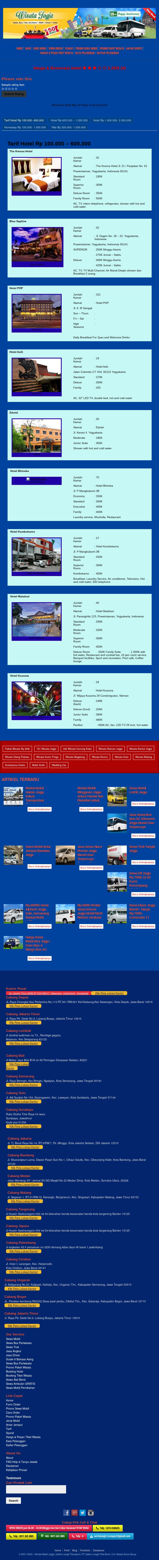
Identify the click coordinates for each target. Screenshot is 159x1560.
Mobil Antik (38, 765)
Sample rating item (13, 84)
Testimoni (13, 1478)
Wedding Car (59, 765)
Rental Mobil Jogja (44, 1554)
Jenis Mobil (40, 48)
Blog (74, 1550)
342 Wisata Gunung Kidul (77, 749)
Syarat (69, 48)
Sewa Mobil (13, 1339)
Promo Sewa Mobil (17, 1408)
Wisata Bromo (100, 757)
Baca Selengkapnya (40, 809)
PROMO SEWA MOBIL (87, 48)
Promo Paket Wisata (18, 1367)
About (9, 1458)
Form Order (56, 48)
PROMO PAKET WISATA (112, 48)
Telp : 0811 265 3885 (23, 1536)
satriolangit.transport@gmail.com (112, 1536)
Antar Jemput (134, 48)
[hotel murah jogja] (36, 190)
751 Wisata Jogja (46, 749)
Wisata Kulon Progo (47, 757)
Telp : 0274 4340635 (109, 1528)
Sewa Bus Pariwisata (19, 1343)
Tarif (28, 48)
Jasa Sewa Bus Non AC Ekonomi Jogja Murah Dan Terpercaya (142, 821)
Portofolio (85, 1550)
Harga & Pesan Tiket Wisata (56, 53)
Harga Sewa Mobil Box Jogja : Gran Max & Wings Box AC (38, 943)
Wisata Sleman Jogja (110, 749)
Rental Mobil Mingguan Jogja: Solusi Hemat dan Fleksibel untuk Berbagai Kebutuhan (90, 798)
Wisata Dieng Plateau (17, 757)
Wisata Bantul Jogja (140, 749)
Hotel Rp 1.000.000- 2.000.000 (112, 120)
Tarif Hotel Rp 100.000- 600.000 (24, 120)
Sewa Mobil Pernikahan (20, 1388)
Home (19, 48)
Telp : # (80, 1536)
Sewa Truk (13, 1347)
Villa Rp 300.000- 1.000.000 (68, 127)
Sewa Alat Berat (16, 1379)
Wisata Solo (121, 757)
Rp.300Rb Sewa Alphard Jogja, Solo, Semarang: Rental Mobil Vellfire (37, 913)
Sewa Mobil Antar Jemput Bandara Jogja (38, 851)
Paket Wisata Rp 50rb (17, 749)
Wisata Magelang (75, 757)
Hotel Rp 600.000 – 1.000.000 (69, 120)
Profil (66, 1550)
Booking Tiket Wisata (19, 1375)
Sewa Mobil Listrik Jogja (138, 790)
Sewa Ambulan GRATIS (21, 1384)
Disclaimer (12, 1466)
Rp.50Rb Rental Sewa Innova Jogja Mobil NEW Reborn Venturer (90, 911)
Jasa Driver (13, 1355)
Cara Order (13, 1412)
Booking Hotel (14, 1371)
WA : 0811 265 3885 (55, 1536)
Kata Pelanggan (85, 53)
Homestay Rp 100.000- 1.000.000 (25, 127)
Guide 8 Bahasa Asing (19, 1359)
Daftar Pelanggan (108, 53)
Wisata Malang (143, 757)
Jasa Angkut (14, 1351)
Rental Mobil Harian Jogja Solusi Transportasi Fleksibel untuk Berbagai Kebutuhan (36, 800)
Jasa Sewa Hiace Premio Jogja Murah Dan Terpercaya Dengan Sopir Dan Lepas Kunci (90, 857)
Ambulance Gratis (15, 765)
